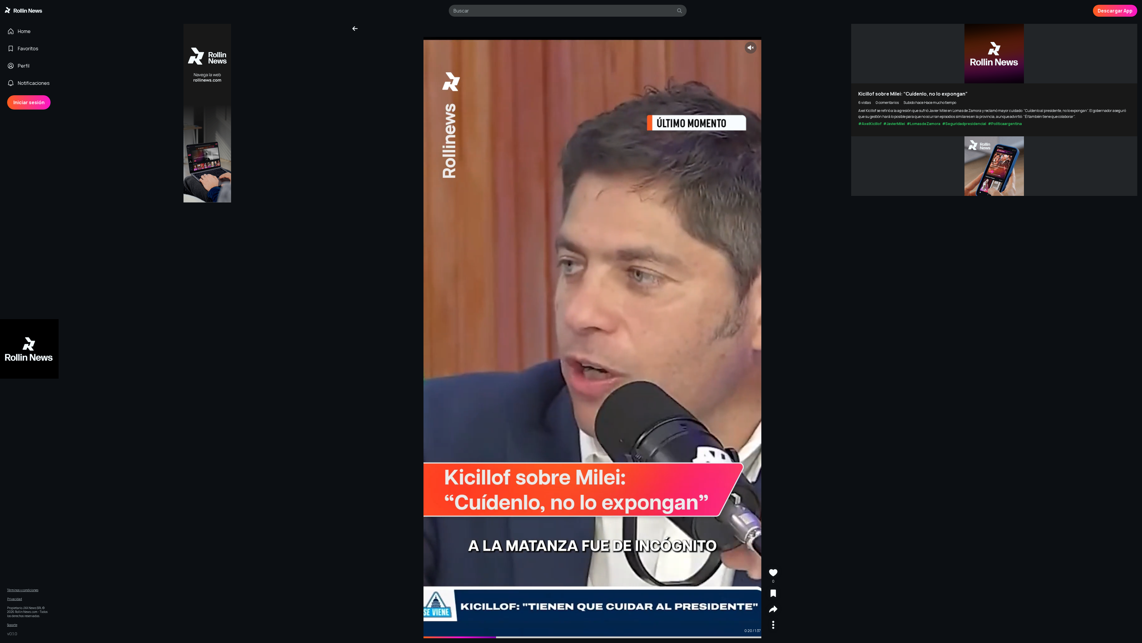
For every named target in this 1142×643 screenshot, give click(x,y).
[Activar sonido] (751, 48)
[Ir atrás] (355, 28)
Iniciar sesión (29, 102)
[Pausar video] (592, 337)
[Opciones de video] (773, 625)
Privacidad (14, 599)
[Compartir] (773, 609)
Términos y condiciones (22, 590)
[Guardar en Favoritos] (773, 594)
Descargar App (1115, 10)
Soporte (12, 625)
